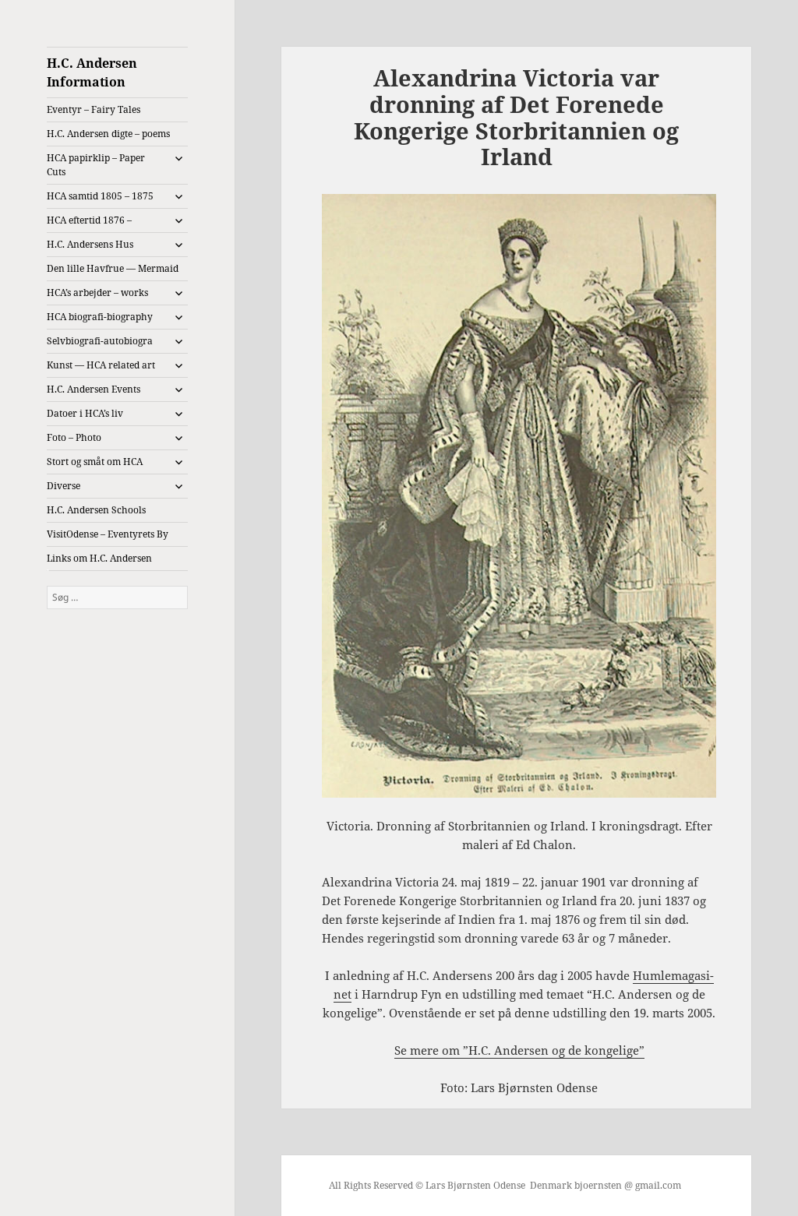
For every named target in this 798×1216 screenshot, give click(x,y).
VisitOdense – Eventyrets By (107, 534)
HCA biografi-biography (100, 316)
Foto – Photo (74, 437)
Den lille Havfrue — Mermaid (112, 268)
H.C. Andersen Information (92, 72)
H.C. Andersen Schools (96, 509)
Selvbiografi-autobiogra (100, 340)
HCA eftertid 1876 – (89, 220)
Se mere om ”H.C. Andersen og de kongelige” (519, 1050)
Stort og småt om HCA (95, 461)
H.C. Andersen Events (93, 389)
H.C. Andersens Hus (90, 244)
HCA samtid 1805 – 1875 (100, 196)
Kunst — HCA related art (101, 365)
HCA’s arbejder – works (97, 292)
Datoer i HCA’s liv (85, 413)
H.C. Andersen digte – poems (108, 133)
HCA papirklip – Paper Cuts (96, 164)
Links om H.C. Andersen (99, 558)
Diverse (63, 485)
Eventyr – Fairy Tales (93, 109)
